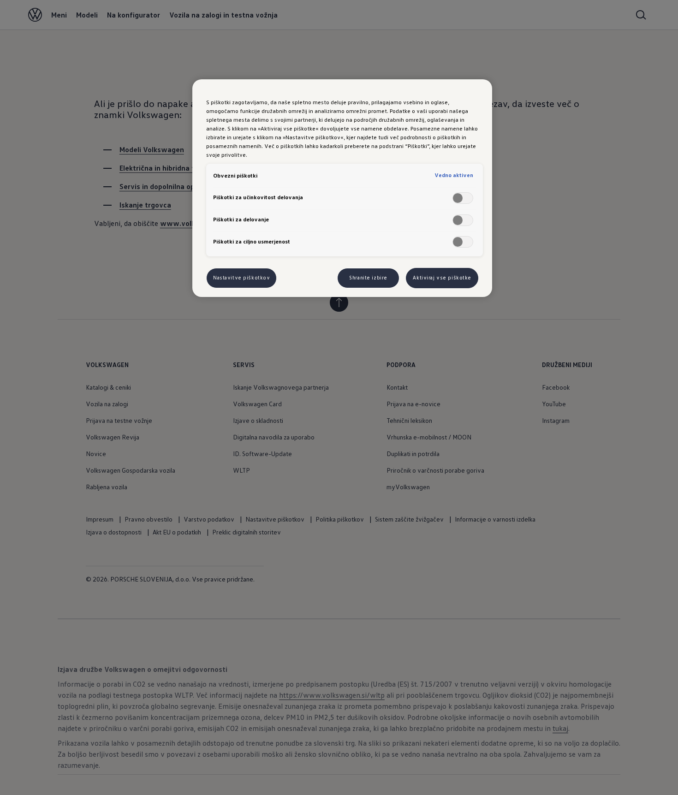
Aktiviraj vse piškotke (442, 277)
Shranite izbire (368, 277)
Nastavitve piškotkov (241, 277)
